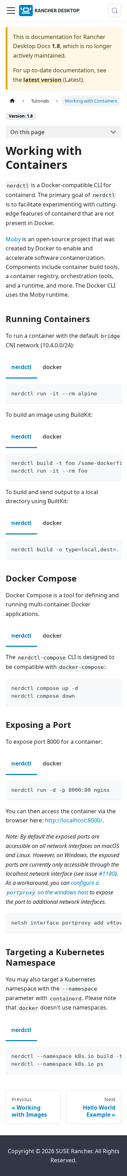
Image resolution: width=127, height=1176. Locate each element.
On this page (27, 132)
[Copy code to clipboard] (113, 393)
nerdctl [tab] (21, 367)
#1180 (107, 874)
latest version (42, 80)
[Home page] (12, 101)
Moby (13, 239)
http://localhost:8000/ (73, 820)
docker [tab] (52, 367)
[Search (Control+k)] (114, 10)
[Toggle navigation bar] (11, 10)
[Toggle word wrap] (100, 462)
